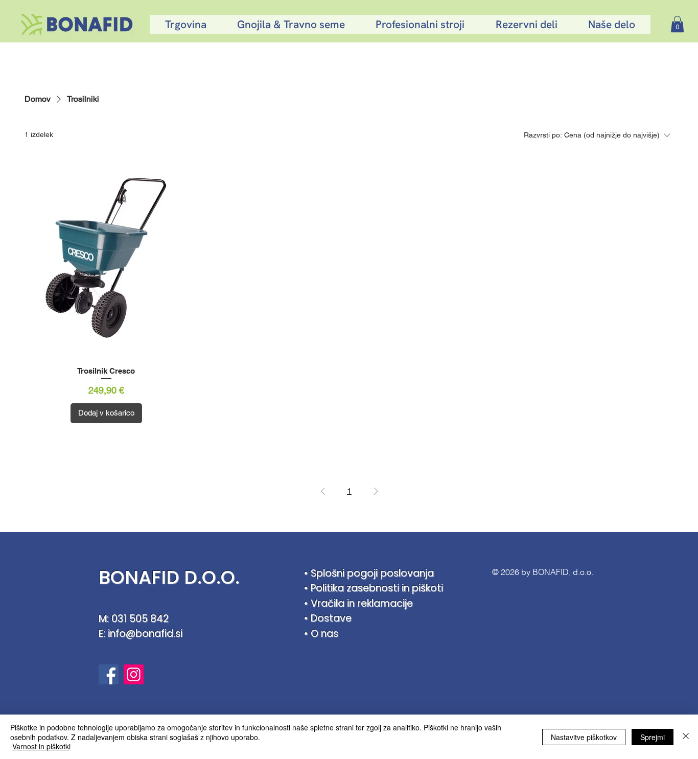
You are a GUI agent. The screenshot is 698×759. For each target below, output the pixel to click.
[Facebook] (109, 674)
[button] (677, 24)
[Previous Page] (323, 491)
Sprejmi (652, 737)
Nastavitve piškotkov (584, 737)
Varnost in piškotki (41, 746)
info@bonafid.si (145, 633)
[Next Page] (376, 491)
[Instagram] (134, 674)
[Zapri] (686, 737)
